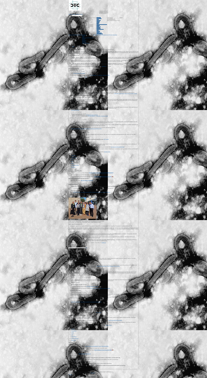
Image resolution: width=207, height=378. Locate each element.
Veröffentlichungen (74, 21)
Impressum (70, 14)
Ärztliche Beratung (110, 17)
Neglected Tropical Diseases (100, 29)
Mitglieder (121, 17)
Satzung (98, 30)
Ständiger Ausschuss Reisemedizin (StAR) (102, 24)
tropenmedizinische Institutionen (111, 19)
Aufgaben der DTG (99, 18)
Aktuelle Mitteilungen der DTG (76, 18)
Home (69, 17)
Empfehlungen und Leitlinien (92, 17)
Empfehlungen (89, 18)
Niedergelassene (84, 40)
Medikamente (89, 20)
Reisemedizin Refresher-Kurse (83, 21)
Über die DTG (99, 17)
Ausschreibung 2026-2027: (75, 110)
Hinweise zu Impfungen (90, 26)
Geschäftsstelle (99, 20)
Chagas (72, 163)
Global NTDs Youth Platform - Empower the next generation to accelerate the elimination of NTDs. (86, 128)
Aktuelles (73, 17)
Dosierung (89, 21)
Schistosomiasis (73, 157)
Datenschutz (78, 14)
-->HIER (73, 46)
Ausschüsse (98, 21)
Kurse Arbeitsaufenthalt (82, 23)
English (81, 14)
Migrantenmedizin (82, 28)
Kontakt (74, 14)
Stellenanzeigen (74, 20)
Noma (72, 161)
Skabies (72, 159)
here (86, 247)
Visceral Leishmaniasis (75, 338)
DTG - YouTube (106, 139)
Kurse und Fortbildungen (83, 19)
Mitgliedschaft (98, 31)
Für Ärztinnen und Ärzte (90, 24)
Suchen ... (70, 15)
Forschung (83, 39)
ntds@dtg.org (104, 66)
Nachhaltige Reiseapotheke (75, 25)
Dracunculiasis (73, 340)
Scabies (72, 332)
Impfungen (89, 23)
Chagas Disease (73, 336)
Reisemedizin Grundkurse (83, 20)
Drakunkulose (73, 167)
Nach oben (70, 374)
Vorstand (98, 19)
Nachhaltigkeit (74, 22)
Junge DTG (98, 22)
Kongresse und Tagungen (75, 19)
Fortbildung (81, 17)
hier (86, 77)
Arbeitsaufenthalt (82, 27)
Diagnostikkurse (82, 24)
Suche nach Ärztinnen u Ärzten (111, 18)
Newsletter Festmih (107, 151)
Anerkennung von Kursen (83, 29)
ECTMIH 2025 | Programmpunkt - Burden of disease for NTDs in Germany (125, 93)
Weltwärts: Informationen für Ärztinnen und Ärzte (113, 20)
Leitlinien (89, 27)
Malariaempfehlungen (90, 19)
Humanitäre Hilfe (99, 28)
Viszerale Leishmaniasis (75, 165)
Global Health (98, 25)
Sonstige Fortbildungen (82, 25)
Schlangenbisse (73, 155)
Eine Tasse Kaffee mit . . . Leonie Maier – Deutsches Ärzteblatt (99, 75)
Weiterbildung (81, 18)
